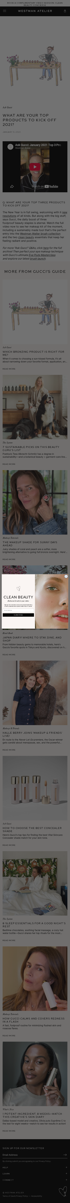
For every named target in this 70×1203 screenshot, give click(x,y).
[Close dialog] (66, 576)
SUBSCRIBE (18, 615)
